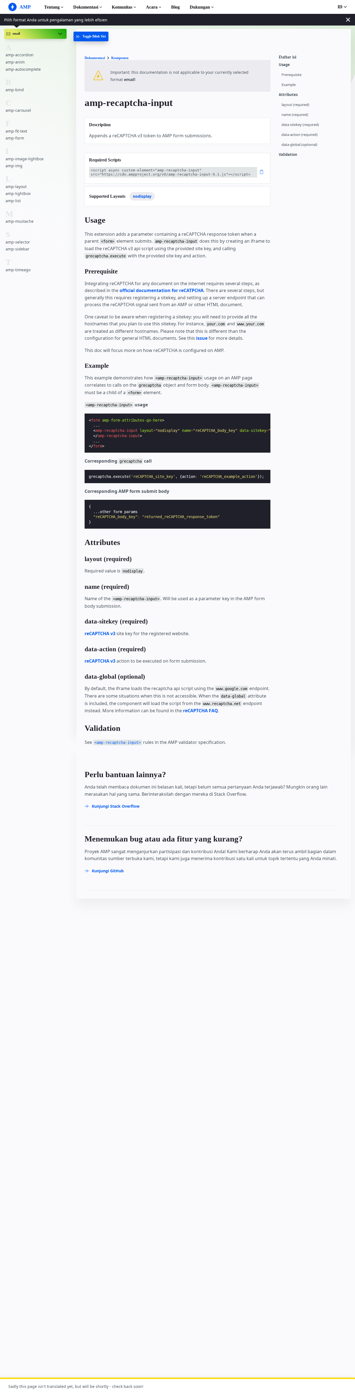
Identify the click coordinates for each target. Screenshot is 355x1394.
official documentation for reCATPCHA (162, 290)
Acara (152, 7)
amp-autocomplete (23, 69)
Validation (288, 154)
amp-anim (15, 62)
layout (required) (295, 104)
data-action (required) (300, 134)
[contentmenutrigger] (312, 58)
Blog (175, 7)
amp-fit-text (16, 131)
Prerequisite (291, 74)
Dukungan (200, 7)
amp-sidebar (17, 249)
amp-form (15, 138)
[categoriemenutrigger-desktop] (90, 36)
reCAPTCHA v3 (100, 633)
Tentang (52, 7)
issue (201, 338)
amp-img (14, 165)
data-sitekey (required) (300, 124)
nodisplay (142, 196)
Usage (284, 64)
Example (289, 84)
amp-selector (18, 242)
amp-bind (15, 89)
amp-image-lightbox (25, 158)
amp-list (13, 200)
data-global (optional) (299, 144)
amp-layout (16, 186)
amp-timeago (18, 269)
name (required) (295, 114)
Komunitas (122, 7)
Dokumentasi (85, 7)
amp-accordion (20, 54)
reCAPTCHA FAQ (200, 711)
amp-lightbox (18, 193)
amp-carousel (18, 110)
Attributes (288, 94)
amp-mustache (20, 221)
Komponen (119, 58)
